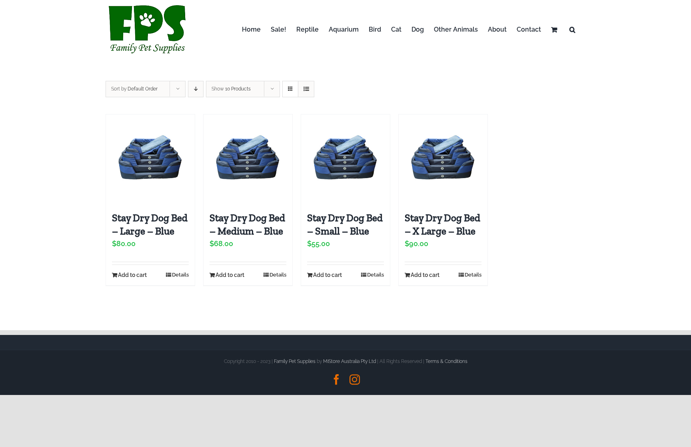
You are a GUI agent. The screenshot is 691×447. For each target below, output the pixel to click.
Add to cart (132, 275)
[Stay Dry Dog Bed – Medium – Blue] (248, 158)
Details (180, 275)
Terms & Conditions (446, 361)
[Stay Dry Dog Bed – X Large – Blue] (443, 158)
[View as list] (306, 89)
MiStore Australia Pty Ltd (349, 361)
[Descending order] (196, 89)
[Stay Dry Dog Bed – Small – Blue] (345, 158)
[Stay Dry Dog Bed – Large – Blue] (150, 158)
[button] (572, 29)
